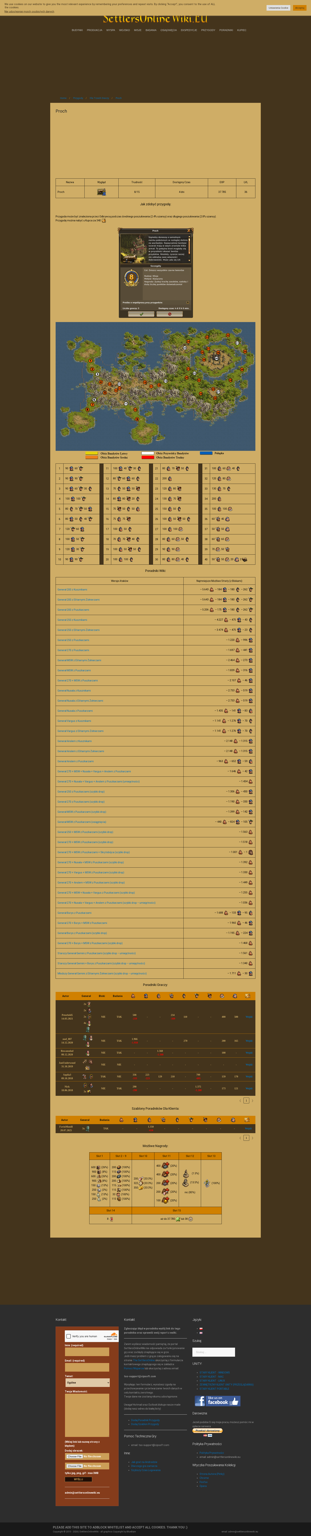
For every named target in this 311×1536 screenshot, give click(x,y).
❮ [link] (240, 1100)
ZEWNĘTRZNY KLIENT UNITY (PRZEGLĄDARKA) (227, 1384)
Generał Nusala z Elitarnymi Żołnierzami (80, 700)
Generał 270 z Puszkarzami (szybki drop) (81, 801)
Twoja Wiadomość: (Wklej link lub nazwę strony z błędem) (82, 1418)
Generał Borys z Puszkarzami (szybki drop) (82, 933)
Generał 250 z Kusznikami (72, 619)
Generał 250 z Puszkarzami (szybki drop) (81, 791)
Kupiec (241, 30)
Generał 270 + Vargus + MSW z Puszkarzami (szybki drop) (91, 872)
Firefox (204, 1482)
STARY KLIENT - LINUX (212, 1380)
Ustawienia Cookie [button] (278, 7)
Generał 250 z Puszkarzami (73, 640)
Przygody (208, 30)
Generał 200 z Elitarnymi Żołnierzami (79, 599)
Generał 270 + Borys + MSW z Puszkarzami (82, 923)
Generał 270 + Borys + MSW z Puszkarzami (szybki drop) (90, 943)
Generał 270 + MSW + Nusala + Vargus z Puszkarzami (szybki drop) (96, 892)
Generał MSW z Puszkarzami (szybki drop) (82, 811)
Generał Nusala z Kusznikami (74, 690)
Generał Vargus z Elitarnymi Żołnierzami (80, 731)
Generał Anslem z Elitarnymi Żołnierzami (81, 751)
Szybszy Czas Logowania (146, 1470)
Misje (137, 30)
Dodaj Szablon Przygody (145, 1424)
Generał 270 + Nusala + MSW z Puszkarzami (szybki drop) (91, 862)
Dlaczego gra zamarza (144, 1466)
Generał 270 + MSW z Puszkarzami (78, 680)
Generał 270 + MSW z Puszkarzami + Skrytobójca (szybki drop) (94, 852)
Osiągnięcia (169, 30)
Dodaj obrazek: (74, 1450)
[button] (77, 996)
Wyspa (110, 30)
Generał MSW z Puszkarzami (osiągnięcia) (82, 821)
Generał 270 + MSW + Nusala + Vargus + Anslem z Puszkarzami (94, 771)
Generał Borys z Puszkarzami (74, 912)
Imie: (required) (74, 1345)
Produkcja (94, 30)
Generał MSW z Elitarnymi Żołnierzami (79, 660)
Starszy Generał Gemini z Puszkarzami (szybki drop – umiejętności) (97, 953)
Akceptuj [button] (299, 7)
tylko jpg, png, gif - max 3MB (81, 1473)
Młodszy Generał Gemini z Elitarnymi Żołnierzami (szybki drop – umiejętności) (102, 973)
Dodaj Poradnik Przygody (145, 1420)
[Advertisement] (155, 63)
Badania (151, 30)
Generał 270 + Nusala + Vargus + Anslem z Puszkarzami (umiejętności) (99, 781)
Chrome (204, 1477)
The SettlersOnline (144, 1360)
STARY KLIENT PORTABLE (214, 1388)
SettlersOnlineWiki (89, 1531)
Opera (203, 1486)
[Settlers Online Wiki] (155, 16)
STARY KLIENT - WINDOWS (215, 1372)
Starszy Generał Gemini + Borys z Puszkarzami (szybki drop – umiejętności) (101, 963)
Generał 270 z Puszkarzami (73, 650)
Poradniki (226, 30)
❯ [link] (252, 1100)
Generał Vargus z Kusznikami (74, 720)
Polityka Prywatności (212, 1452)
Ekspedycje (189, 30)
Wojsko (124, 30)
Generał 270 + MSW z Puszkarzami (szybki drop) (85, 842)
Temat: (69, 1376)
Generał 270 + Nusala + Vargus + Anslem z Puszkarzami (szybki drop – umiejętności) (107, 902)
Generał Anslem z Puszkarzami (76, 761)
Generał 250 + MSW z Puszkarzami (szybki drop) (85, 832)
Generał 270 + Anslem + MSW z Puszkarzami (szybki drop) (91, 882)
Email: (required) (75, 1360)
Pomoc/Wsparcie (134, 1368)
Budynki (77, 30)
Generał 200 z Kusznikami (72, 589)
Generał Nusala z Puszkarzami (75, 710)
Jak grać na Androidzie (144, 1462)
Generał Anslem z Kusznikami (75, 741)
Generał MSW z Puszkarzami (74, 670)
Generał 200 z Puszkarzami (73, 609)
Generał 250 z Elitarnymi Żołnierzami (79, 630)
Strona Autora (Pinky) (212, 1473)
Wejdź (249, 1017)
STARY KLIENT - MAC (212, 1376)
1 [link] (246, 1100)
